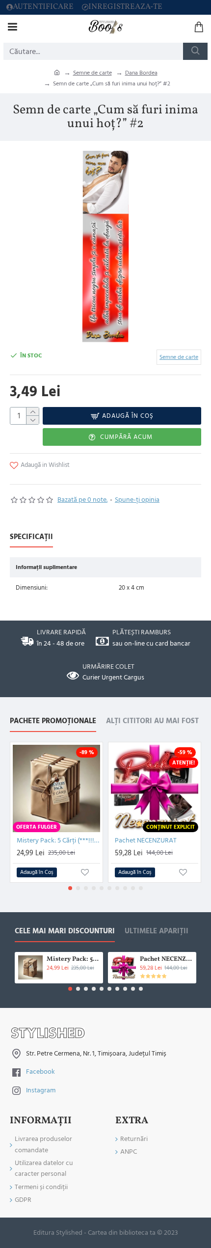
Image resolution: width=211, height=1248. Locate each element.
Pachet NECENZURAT (146, 840)
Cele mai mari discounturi (65, 931)
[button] (70, 888)
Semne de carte (92, 73)
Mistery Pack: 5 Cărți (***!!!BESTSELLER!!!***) (58, 840)
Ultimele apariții (156, 931)
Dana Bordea (141, 73)
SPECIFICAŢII (31, 537)
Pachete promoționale (53, 721)
